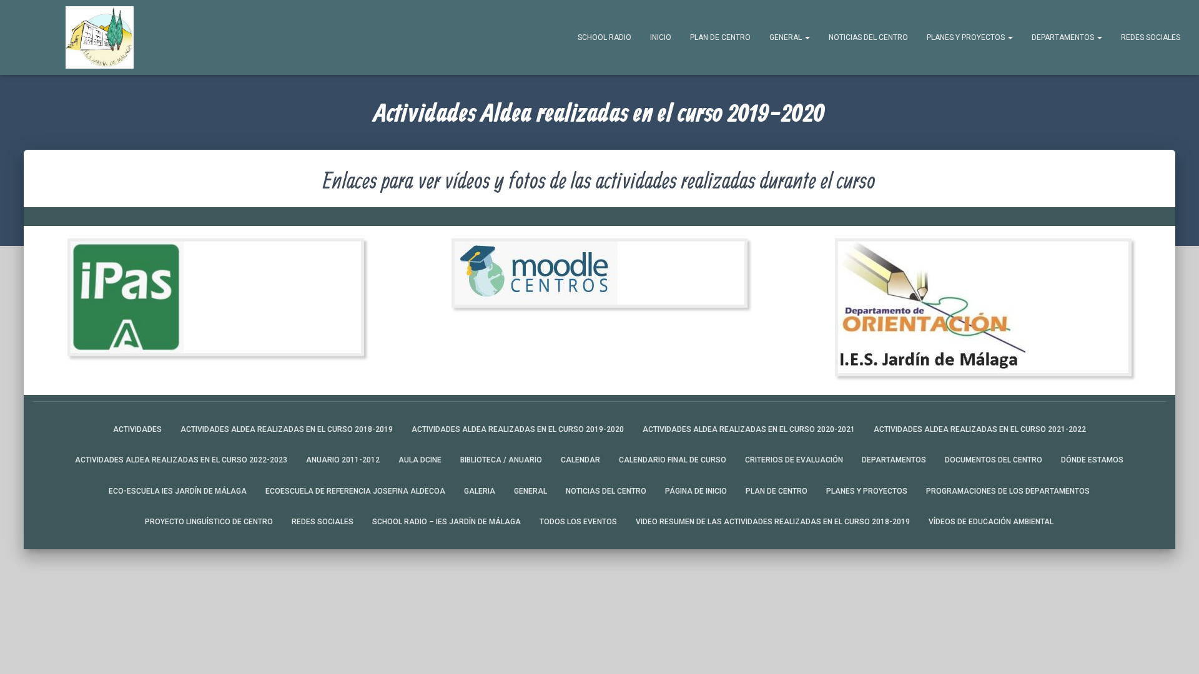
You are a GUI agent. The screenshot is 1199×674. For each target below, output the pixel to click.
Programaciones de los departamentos (1008, 491)
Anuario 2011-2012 (343, 460)
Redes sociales (1150, 37)
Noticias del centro (868, 37)
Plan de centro (720, 37)
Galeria (479, 491)
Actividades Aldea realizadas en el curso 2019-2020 (518, 429)
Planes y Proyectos (967, 37)
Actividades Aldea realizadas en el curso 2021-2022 (980, 429)
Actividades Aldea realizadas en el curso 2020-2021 (749, 429)
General (786, 37)
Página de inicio (696, 491)
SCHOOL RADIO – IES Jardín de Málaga (446, 521)
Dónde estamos (1092, 460)
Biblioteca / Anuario (501, 460)
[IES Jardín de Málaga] (99, 37)
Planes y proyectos (866, 491)
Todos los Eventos (578, 521)
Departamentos (1064, 37)
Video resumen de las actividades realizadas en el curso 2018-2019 (773, 521)
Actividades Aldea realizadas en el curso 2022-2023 (181, 460)
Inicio (660, 37)
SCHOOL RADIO (604, 37)
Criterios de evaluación (794, 460)
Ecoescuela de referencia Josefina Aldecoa (355, 491)
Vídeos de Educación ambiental (991, 521)
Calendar (580, 460)
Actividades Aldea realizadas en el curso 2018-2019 (286, 429)
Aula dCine (420, 460)
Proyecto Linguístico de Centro (209, 521)
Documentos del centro (993, 460)
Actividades (137, 429)
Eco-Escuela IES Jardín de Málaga (178, 491)
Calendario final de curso (672, 460)
